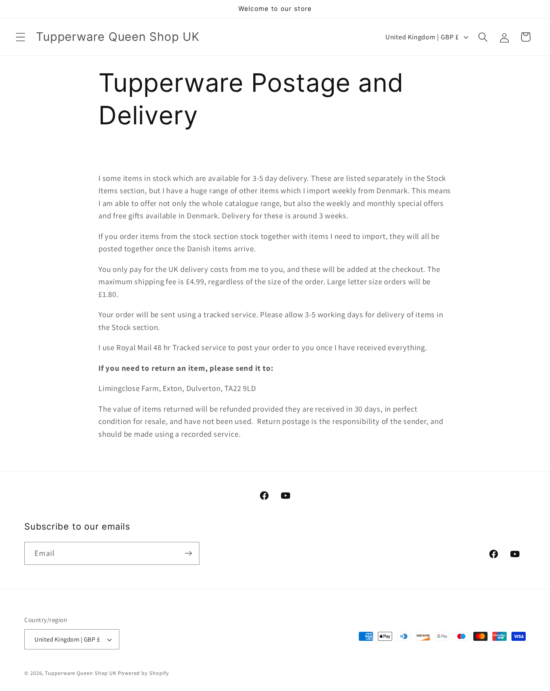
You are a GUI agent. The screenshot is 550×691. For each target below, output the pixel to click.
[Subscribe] (188, 553)
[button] (20, 37)
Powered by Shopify (143, 672)
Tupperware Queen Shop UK (81, 672)
